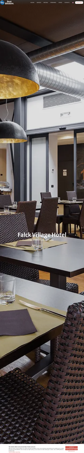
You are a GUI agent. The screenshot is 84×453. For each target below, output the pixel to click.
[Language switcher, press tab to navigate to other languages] (73, 2)
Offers (60, 2)
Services (39, 2)
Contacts (67, 2)
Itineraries (53, 2)
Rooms (32, 2)
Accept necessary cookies (71, 449)
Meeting (46, 2)
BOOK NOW (79, 2)
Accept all (71, 447)
